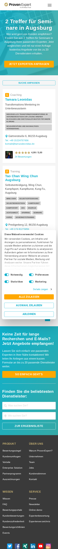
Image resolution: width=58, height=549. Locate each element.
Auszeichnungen (11, 458)
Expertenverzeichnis (39, 500)
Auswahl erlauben (29, 305)
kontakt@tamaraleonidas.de (19, 135)
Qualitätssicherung (21, 536)
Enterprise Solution (12, 446)
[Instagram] (48, 525)
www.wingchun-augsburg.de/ (19, 218)
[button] (22, 143)
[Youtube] (40, 525)
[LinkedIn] (32, 525)
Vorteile (6, 441)
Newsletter (34, 483)
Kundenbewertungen (13, 494)
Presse (32, 477)
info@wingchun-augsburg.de (19, 215)
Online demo (35, 488)
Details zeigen (41, 289)
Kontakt (33, 458)
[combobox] (29, 384)
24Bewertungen (23, 147)
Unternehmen (36, 435)
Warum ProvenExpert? (40, 429)
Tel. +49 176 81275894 (16, 211)
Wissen (6, 477)
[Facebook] (17, 525)
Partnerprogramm (11, 452)
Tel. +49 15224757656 (16, 131)
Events (6, 511)
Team (31, 441)
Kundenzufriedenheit (13, 500)
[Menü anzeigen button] (49, 5)
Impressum (37, 536)
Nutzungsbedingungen (20, 534)
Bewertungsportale (12, 488)
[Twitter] (9, 525)
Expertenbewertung (38, 494)
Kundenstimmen (37, 452)
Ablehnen (29, 314)
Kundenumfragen (11, 435)
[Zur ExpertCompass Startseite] (22, 5)
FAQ (4, 483)
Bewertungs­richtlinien (13, 505)
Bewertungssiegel (11, 429)
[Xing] (25, 525)
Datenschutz (37, 534)
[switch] (31, 274)
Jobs (31, 446)
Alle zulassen (29, 297)
